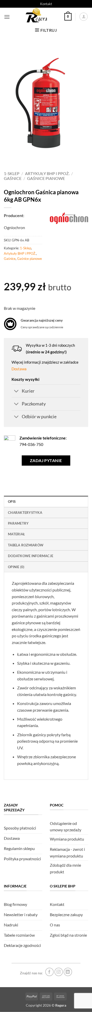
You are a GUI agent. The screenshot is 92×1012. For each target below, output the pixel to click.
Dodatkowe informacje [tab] (30, 556)
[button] (7, 17)
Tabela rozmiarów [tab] (25, 545)
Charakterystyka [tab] (25, 512)
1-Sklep (11, 173)
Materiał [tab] (16, 534)
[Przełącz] (16, 391)
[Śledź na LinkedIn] (68, 972)
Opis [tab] (12, 501)
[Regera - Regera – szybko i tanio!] (37, 17)
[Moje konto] (83, 17)
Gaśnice (12, 178)
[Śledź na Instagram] (58, 972)
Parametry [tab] (18, 523)
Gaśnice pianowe (46, 178)
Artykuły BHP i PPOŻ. (47, 173)
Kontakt (46, 4)
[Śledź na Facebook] (49, 972)
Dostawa (19, 368)
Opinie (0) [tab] (16, 567)
